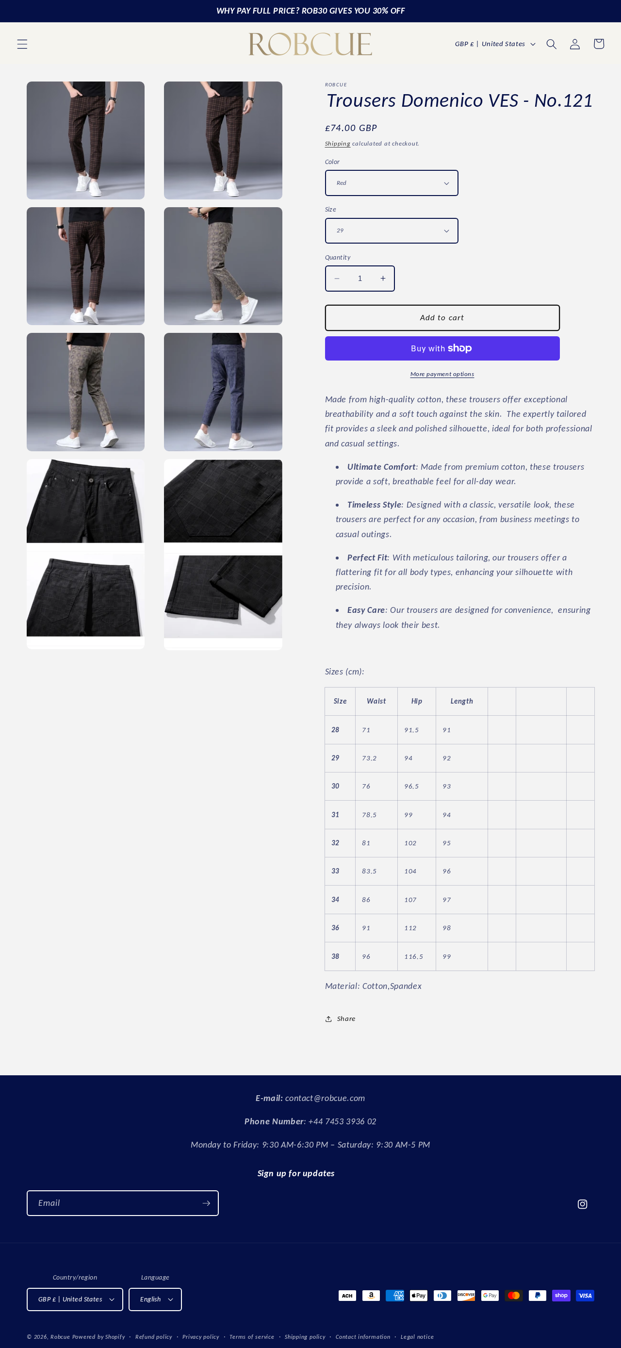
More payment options (442, 374)
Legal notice (417, 1336)
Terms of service (251, 1336)
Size (331, 209)
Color (332, 161)
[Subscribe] (206, 1203)
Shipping (338, 143)
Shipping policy (305, 1336)
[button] (22, 43)
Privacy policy (200, 1336)
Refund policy (153, 1336)
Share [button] (346, 1018)
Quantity (338, 257)
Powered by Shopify (98, 1336)
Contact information (363, 1336)
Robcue (60, 1336)
